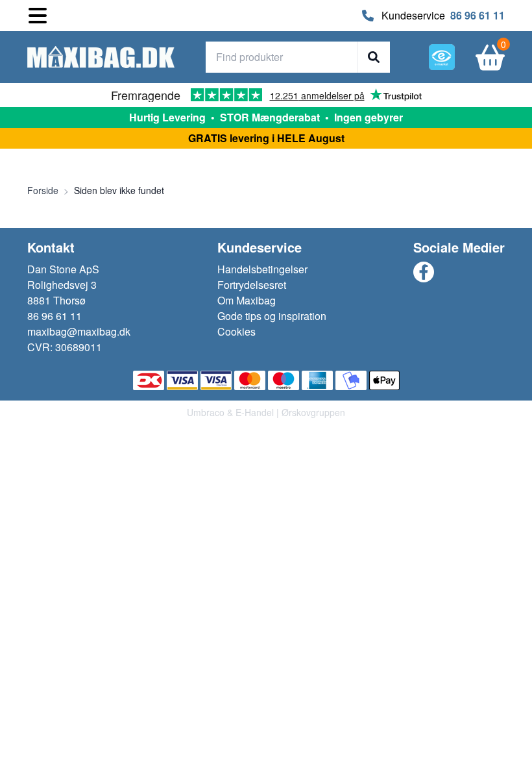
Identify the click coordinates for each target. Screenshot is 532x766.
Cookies (236, 331)
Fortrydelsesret (251, 284)
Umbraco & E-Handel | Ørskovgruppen (266, 412)
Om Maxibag (246, 300)
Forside (42, 190)
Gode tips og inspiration (271, 315)
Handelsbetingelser (262, 269)
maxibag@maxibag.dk (78, 331)
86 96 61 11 (477, 15)
